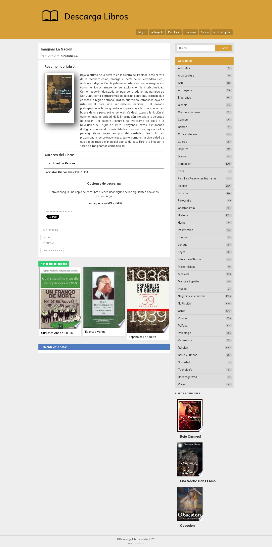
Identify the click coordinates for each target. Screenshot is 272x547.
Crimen (182, 127)
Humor (182, 222)
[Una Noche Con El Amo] (190, 477)
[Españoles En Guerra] (148, 300)
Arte (181, 82)
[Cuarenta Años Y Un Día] (60, 298)
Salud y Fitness (187, 355)
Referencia (185, 340)
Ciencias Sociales (189, 112)
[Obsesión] (190, 522)
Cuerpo (204, 32)
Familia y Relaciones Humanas (197, 178)
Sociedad (184, 362)
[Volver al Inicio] (87, 17)
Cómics (183, 119)
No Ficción (184, 303)
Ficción (182, 185)
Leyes (182, 252)
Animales (184, 68)
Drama (182, 156)
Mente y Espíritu (222, 32)
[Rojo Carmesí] (190, 432)
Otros (181, 310)
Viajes (182, 384)
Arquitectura (186, 75)
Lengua (182, 244)
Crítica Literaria (188, 134)
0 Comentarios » (69, 56)
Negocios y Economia (191, 296)
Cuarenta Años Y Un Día (57, 333)
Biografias (184, 97)
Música (182, 288)
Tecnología (185, 369)
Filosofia (183, 193)
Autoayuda (157, 32)
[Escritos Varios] (104, 298)
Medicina (184, 274)
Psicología (174, 32)
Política (183, 325)
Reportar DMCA (136, 543)
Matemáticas (187, 266)
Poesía (182, 318)
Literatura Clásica (189, 259)
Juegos (183, 237)
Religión (142, 32)
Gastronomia (186, 207)
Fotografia (184, 200)
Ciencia (182, 105)
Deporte (183, 149)
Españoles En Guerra (142, 337)
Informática (185, 230)
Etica (181, 171)
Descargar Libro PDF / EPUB (104, 203)
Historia (46, 237)
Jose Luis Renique (63, 163)
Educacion (190, 32)
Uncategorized (187, 377)
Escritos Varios (95, 332)
